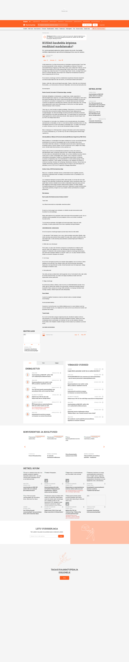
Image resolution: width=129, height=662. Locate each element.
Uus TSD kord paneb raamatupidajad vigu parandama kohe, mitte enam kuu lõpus (97, 104)
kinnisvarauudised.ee (95, 21)
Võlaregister (69, 28)
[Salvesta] (60, 373)
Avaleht (25, 28)
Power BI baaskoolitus (35, 455)
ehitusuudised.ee (86, 21)
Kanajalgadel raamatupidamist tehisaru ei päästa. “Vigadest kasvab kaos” (95, 489)
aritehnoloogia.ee (53, 21)
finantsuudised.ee (44, 21)
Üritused (44, 28)
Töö (74, 28)
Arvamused (89, 483)
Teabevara (62, 28)
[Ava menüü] (30, 22)
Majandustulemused (37, 394)
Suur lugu (70, 374)
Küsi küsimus (37, 28)
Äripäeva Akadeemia (52, 453)
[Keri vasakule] (24, 344)
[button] (44, 536)
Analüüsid (34, 373)
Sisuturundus (79, 28)
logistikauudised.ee (78, 21)
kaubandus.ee (61, 21)
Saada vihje (87, 28)
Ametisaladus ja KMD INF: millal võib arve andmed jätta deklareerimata (96, 95)
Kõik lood (30, 28)
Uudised (34, 387)
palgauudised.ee (36, 21)
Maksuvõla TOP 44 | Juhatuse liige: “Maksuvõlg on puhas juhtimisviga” (73, 512)
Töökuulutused (91, 506)
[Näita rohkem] (102, 22)
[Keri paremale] (38, 344)
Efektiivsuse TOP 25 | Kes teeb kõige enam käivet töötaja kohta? (95, 113)
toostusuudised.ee (68, 21)
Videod (56, 28)
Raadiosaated (50, 28)
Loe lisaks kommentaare (48, 327)
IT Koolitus (32, 453)
